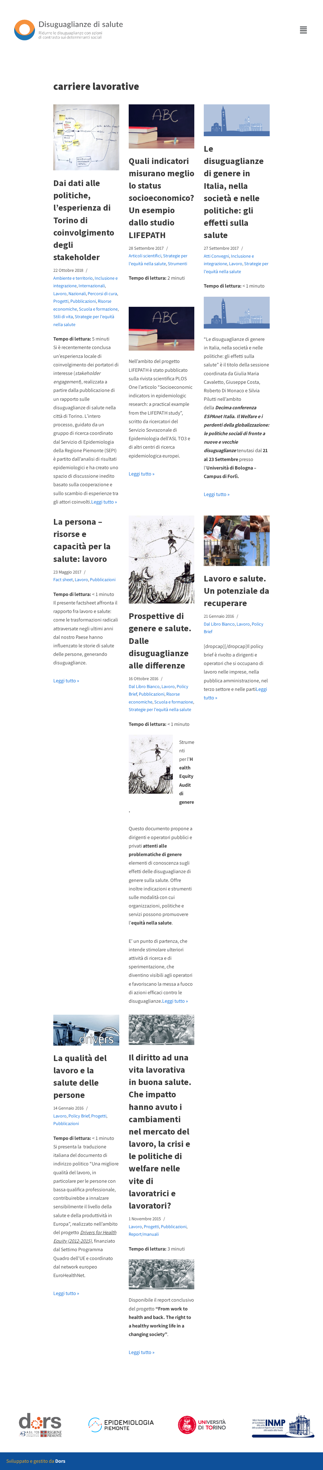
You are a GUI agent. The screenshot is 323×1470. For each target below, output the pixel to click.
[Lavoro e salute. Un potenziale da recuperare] (237, 541)
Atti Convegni (216, 256)
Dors (60, 1461)
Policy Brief (78, 1116)
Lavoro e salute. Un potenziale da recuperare (236, 591)
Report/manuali (144, 1234)
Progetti (60, 301)
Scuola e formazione (98, 309)
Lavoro (60, 293)
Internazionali (92, 286)
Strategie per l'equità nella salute (160, 709)
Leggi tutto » (104, 502)
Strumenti (177, 263)
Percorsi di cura (102, 293)
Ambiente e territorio (73, 278)
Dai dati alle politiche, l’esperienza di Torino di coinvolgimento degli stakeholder (83, 220)
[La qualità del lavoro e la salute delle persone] (86, 1030)
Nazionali (77, 293)
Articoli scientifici (145, 256)
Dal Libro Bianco (144, 686)
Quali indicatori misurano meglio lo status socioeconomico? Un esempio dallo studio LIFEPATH (161, 198)
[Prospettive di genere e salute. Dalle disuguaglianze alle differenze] (162, 560)
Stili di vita (63, 316)
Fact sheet (63, 579)
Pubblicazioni (83, 301)
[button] (303, 30)
